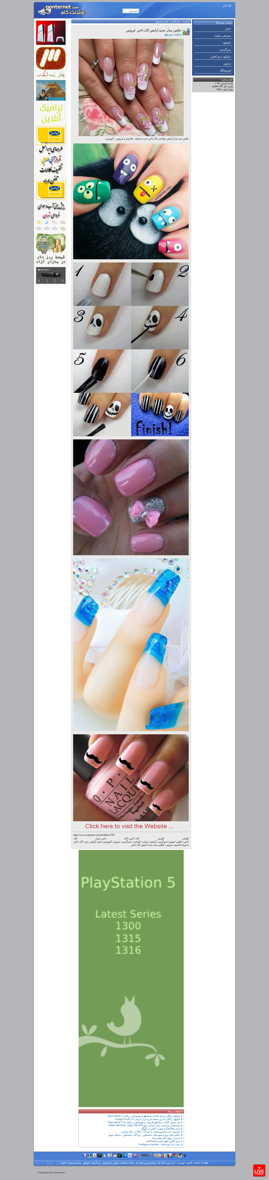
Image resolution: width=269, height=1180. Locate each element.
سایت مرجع (173, 34)
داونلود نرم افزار (220, 56)
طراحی (137, 841)
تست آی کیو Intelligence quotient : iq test (159, 1144)
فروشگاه (225, 70)
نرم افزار (107, 1162)
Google (204, 1162)
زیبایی (145, 841)
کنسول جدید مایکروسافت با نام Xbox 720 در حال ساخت (150, 1131)
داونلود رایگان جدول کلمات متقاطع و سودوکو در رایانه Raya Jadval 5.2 (144, 1115)
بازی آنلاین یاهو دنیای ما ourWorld (163, 1141)
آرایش (153, 841)
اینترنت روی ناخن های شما (166, 1138)
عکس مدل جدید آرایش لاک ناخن (147, 844)
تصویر (172, 841)
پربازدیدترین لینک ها (145, 1162)
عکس (179, 841)
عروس (116, 841)
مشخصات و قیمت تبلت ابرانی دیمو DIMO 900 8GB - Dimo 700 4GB (144, 1125)
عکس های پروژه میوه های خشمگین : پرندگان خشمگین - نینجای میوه (144, 1134)
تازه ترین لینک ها (166, 1162)
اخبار (228, 28)
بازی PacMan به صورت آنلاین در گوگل (160, 1128)
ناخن (131, 838)
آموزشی (107, 841)
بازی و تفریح (162, 21)
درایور (227, 63)
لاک (137, 838)
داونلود (227, 42)
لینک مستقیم (127, 1162)
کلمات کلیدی (193, 1162)
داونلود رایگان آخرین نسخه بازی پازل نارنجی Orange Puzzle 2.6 (147, 1119)
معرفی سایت (222, 35)
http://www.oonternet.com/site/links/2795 (94, 834)
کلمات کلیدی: (173, 838)
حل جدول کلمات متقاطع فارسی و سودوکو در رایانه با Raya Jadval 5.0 (144, 1122)
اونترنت (186, 21)
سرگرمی (225, 49)
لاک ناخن (114, 838)
